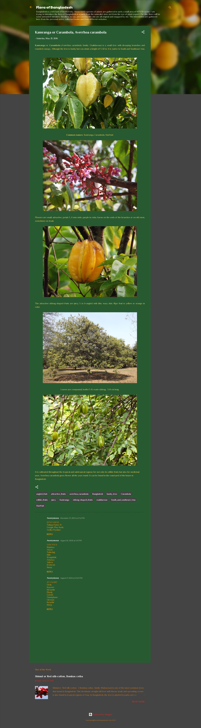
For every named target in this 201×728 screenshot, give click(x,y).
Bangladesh (97, 494)
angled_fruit (41, 494)
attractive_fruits (58, 494)
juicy (54, 500)
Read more (138, 701)
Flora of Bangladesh (54, 7)
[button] (143, 32)
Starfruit (40, 505)
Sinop (49, 567)
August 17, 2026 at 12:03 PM (71, 578)
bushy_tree (112, 494)
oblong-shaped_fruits (83, 500)
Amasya (50, 559)
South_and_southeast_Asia (123, 500)
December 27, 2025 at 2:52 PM (72, 518)
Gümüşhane (52, 597)
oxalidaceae (102, 500)
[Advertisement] (162, 70)
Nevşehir (51, 589)
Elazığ (49, 592)
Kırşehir (50, 602)
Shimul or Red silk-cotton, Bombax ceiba (59, 676)
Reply (50, 534)
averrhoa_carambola (79, 494)
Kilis (49, 554)
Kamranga (64, 500)
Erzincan (51, 564)
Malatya (50, 547)
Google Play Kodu (55, 527)
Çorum (50, 594)
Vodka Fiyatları (54, 529)
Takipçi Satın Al (54, 524)
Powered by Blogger (102, 714)
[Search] (170, 8)
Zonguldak (52, 557)
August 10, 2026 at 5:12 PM (71, 540)
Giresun (50, 599)
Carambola (126, 494)
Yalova (50, 562)
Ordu (49, 584)
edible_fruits (42, 500)
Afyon (50, 549)
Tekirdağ (51, 552)
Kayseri (50, 587)
